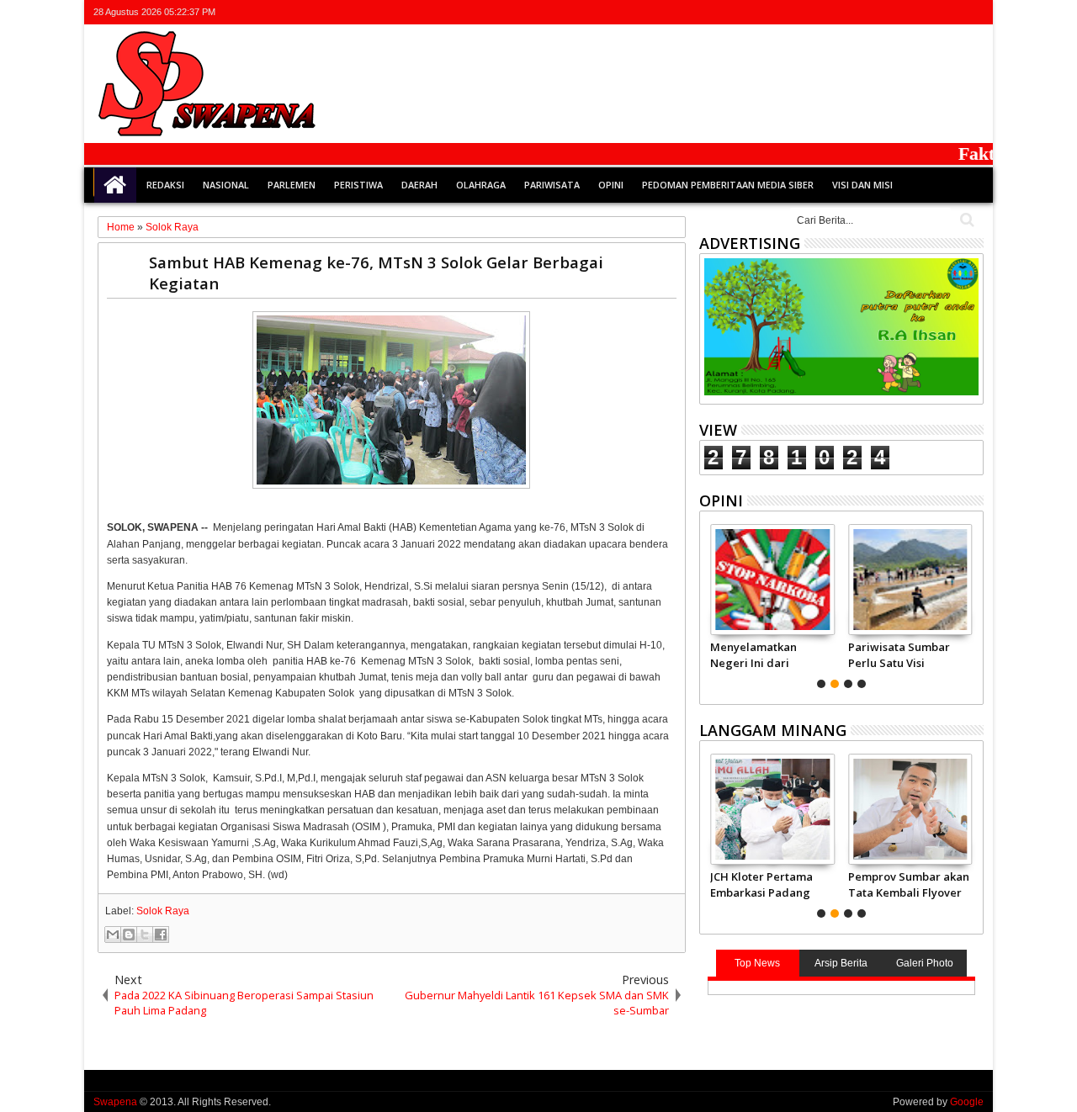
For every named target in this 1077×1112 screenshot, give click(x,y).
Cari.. (965, 220)
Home (115, 185)
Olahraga (481, 184)
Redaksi (165, 184)
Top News (757, 963)
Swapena (115, 1102)
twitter (885, 12)
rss (951, 12)
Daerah (419, 184)
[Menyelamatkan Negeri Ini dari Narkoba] (772, 579)
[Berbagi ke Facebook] (160, 934)
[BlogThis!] (128, 934)
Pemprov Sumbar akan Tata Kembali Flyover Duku (908, 884)
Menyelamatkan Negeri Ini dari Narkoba (753, 654)
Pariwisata (552, 184)
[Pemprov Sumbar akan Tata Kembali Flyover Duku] (910, 809)
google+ (929, 12)
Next (710, 604)
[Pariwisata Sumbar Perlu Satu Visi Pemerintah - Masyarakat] (910, 579)
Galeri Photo (924, 963)
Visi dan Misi (862, 184)
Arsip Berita (840, 963)
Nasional (226, 184)
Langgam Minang (772, 730)
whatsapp (973, 12)
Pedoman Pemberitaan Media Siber (728, 184)
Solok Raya (162, 911)
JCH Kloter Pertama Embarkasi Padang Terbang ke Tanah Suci (761, 884)
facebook (907, 12)
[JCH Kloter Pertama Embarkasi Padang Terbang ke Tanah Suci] (772, 809)
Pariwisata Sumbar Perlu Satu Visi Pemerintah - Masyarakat (899, 654)
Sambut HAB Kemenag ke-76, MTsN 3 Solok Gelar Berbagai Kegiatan (376, 273)
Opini (610, 184)
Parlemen (292, 184)
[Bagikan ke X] (144, 934)
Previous (972, 604)
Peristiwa (358, 184)
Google (967, 1102)
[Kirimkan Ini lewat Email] (112, 934)
